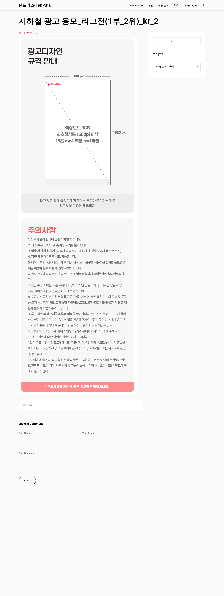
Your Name (25, 433)
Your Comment (27, 453)
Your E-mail (88, 433)
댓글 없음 (32, 405)
